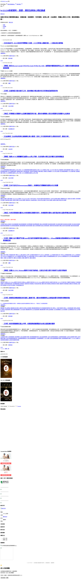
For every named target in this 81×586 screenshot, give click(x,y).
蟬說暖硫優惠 (43, 309)
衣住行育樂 (10, 106)
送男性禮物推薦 (67, 169)
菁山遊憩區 (7, 308)
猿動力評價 (3, 254)
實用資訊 (10, 345)
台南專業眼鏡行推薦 (66, 338)
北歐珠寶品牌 (26, 171)
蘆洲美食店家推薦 (67, 224)
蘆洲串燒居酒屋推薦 (5, 225)
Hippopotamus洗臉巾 (17, 198)
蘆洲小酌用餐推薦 (37, 225)
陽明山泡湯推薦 (27, 308)
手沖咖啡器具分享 (20, 285)
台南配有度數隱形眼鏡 (14, 339)
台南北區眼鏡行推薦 (24, 336)
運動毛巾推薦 (4, 198)
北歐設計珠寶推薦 (34, 171)
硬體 (9, 83)
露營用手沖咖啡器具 (64, 283)
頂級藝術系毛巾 (64, 198)
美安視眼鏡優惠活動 (34, 336)
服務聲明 (52, 562)
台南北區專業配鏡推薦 (53, 336)
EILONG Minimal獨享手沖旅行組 (42, 282)
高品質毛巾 (28, 200)
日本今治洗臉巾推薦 (55, 198)
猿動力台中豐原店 (18, 257)
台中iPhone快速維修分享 (8, 256)
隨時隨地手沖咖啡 (55, 283)
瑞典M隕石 (40, 171)
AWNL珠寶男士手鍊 (44, 169)
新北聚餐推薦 (30, 224)
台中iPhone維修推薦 (44, 254)
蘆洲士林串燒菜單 (45, 225)
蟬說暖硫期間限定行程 (37, 308)
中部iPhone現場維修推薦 (66, 254)
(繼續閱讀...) (3, 53)
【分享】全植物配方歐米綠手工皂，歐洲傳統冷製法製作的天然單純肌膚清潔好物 (30, 91)
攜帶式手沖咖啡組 (73, 283)
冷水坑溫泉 (22, 309)
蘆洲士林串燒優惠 (44, 224)
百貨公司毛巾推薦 (42, 200)
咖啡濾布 (22, 283)
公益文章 (10, 149)
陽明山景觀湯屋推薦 (15, 309)
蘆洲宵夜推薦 (29, 225)
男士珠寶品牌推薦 (64, 171)
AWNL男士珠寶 (55, 171)
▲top (2, 60)
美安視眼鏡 (17, 336)
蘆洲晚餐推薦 (23, 225)
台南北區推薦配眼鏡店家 (11, 338)
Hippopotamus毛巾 (26, 198)
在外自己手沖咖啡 (11, 285)
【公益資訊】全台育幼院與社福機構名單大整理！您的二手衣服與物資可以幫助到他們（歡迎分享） (36, 136)
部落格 (4, 26)
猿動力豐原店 (33, 257)
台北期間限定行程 (72, 309)
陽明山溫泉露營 (49, 309)
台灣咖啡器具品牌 (8, 283)
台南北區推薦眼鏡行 (32, 338)
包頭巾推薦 (9, 198)
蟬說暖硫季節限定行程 (47, 308)
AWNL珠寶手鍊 (71, 171)
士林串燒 (3, 224)
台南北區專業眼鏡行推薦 (55, 338)
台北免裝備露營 (57, 309)
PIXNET (31, 562)
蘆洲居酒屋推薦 (22, 224)
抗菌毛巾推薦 (16, 200)
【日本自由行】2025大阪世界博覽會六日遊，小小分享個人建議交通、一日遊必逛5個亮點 (33, 43)
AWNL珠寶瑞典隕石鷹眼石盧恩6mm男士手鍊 (11, 169)
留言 (13, 55)
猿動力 (2, 257)
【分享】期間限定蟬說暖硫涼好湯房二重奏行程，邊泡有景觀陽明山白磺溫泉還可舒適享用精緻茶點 (36, 298)
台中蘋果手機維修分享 (35, 254)
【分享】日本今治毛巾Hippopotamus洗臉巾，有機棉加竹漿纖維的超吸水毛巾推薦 (30, 185)
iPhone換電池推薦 (31, 256)
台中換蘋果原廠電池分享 (52, 256)
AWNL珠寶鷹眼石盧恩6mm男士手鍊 (30, 172)
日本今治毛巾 (33, 198)
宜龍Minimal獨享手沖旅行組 (28, 282)
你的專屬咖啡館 (16, 283)
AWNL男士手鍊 (53, 169)
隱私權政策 (48, 562)
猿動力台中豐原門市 (8, 257)
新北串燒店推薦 (59, 224)
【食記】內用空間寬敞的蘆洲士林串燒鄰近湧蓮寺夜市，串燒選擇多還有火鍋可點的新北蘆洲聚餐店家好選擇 (39, 213)
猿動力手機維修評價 (10, 254)
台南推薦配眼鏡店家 (22, 338)
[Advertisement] (6, 430)
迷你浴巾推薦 (22, 200)
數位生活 (11, 22)
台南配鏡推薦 (11, 336)
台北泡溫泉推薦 (35, 309)
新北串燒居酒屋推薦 (14, 225)
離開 (7, 577)
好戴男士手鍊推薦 (48, 171)
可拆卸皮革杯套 (37, 283)
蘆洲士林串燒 (8, 224)
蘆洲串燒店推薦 (51, 224)
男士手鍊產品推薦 (12, 171)
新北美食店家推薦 (76, 224)
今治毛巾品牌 (40, 198)
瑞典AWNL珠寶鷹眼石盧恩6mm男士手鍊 (12, 172)
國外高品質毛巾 (47, 198)
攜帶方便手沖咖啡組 (46, 283)
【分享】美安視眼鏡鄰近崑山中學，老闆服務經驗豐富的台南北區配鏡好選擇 (29, 323)
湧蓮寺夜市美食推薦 (54, 225)
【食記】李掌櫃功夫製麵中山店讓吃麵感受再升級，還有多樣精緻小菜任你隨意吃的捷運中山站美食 (36, 113)
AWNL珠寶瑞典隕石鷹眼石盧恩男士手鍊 (30, 169)
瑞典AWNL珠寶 (74, 169)
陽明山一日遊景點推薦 (68, 308)
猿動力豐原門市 (25, 257)
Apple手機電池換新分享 (54, 254)
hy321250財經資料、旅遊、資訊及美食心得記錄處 (23, 10)
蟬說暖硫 (3, 308)
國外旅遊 (10, 58)
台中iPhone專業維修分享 (63, 256)
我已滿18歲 (3, 577)
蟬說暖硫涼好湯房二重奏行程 (17, 308)
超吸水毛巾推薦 (71, 198)
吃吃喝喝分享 (11, 128)
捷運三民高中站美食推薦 (65, 225)
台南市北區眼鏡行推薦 (72, 336)
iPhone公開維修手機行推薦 (20, 256)
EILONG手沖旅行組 (62, 282)
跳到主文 (3, 13)
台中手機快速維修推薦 (74, 256)
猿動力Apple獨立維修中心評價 (22, 254)
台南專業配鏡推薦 (62, 336)
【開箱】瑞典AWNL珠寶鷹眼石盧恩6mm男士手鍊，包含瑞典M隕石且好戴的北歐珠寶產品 (33, 156)
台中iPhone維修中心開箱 (40, 256)
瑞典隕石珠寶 (20, 171)
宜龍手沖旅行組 (53, 282)
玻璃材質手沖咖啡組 (29, 283)
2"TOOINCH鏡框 (75, 338)
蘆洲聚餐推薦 (36, 224)
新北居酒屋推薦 (15, 224)
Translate (19, 406)
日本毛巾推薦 (49, 200)
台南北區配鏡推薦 (43, 336)
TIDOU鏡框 (47, 338)
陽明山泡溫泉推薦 (6, 309)
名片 (4, 27)
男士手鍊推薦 (60, 169)
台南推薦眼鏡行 (40, 338)
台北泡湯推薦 (64, 309)
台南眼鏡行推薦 (4, 336)
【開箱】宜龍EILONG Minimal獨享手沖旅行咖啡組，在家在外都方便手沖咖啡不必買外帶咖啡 (35, 270)
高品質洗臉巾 (34, 200)
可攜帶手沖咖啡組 (71, 282)
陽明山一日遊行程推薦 (58, 308)
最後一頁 (7, 348)
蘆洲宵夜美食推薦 (75, 225)
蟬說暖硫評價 (29, 309)
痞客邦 (10, 55)
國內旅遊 (10, 316)
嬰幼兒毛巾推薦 (62, 200)
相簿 (4, 24)
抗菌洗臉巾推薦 (8, 200)
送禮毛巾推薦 (56, 200)
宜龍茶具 (3, 282)
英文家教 (2, 465)
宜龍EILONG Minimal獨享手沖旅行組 (13, 282)
